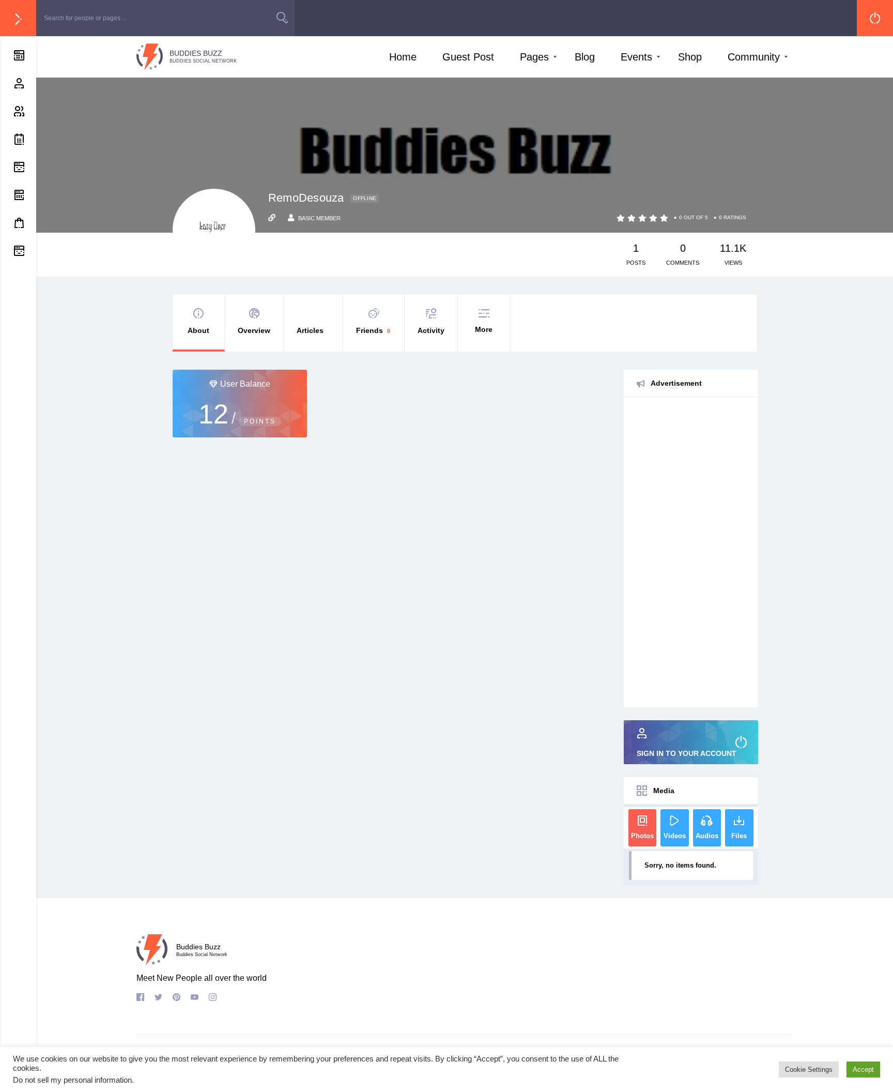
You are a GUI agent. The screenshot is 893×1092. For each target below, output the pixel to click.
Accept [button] (863, 1069)
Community (754, 57)
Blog (585, 57)
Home (403, 57)
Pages (534, 57)
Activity (431, 330)
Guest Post (468, 57)
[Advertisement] (691, 552)
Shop (690, 57)
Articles (310, 330)
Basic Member (319, 218)
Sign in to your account (686, 753)
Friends (373, 330)
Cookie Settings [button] (809, 1069)
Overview (254, 330)
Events (636, 57)
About (198, 330)
